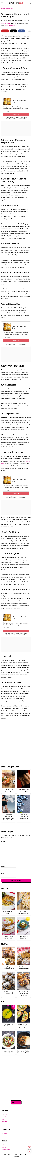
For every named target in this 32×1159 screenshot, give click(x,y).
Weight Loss (9, 8)
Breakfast (4, 1114)
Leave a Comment (10, 25)
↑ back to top (16, 1102)
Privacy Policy (6, 1149)
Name (3, 866)
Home (3, 8)
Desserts (4, 1121)
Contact (4, 1147)
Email (2, 873)
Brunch (4, 1116)
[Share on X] (13, 30)
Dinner (4, 1119)
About (3, 1144)
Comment (4, 841)
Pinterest (4, 1133)
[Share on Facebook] (22, 30)
